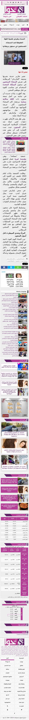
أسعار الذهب (21, 544)
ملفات (21, 680)
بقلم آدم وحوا (21, 695)
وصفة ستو (21, 684)
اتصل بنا (21, 706)
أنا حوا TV (11, 25)
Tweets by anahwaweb (22, 634)
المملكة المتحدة (9, 84)
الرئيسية (21, 658)
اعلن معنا (21, 702)
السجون (17, 127)
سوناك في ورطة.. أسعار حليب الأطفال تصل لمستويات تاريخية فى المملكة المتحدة (10, 338)
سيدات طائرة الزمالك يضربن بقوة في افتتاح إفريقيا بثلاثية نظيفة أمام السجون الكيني (9, 150)
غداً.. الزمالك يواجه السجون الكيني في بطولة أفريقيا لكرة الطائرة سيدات (10, 311)
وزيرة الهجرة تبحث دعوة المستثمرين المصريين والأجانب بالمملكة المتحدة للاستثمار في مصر (15, 327)
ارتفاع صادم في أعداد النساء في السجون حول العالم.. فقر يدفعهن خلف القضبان (10, 321)
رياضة (7, 669)
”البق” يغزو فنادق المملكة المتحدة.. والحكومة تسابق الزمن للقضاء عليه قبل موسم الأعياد (10, 349)
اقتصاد (7, 673)
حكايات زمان (22, 698)
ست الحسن (7, 665)
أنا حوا (7, 695)
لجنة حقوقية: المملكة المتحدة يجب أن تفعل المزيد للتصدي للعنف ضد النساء (10, 333)
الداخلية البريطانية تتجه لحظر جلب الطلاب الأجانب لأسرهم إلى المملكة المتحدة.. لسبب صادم (10, 344)
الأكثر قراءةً (22, 475)
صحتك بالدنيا (21, 673)
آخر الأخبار (22, 361)
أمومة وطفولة (7, 684)
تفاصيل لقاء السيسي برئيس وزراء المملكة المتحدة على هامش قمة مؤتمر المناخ (10, 354)
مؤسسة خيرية (20, 159)
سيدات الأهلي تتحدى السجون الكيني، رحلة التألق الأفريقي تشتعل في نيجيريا (9, 143)
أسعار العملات (20, 515)
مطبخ (5, 25)
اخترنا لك (22, 420)
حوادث (18, 25)
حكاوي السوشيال (7, 676)
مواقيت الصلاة (20, 602)
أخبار (23, 25)
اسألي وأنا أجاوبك (21, 691)
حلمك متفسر (7, 687)
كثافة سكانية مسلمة (11, 258)
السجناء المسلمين (10, 82)
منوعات (7, 680)
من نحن (7, 698)
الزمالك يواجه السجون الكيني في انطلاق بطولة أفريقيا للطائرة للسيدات (10, 316)
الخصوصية (7, 702)
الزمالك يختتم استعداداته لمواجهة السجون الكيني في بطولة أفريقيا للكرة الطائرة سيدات (10, 306)
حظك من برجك (7, 691)
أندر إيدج (22, 676)
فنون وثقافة (21, 669)
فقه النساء (21, 687)
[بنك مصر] (14, 20)
